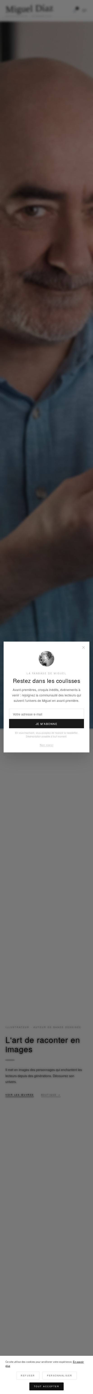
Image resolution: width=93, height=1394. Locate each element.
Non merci (46, 745)
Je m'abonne (47, 723)
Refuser (28, 1375)
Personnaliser (59, 1375)
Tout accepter (46, 1386)
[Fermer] (83, 648)
